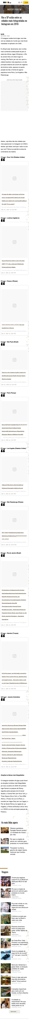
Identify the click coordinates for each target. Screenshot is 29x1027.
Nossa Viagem (14, 10)
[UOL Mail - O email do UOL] (19, 2)
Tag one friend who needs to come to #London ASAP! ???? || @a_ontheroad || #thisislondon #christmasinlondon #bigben (13, 264)
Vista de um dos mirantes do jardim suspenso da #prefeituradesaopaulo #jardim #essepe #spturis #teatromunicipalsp (14, 376)
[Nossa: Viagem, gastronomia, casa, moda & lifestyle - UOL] (6, 2)
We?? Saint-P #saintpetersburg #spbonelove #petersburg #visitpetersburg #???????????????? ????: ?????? (14, 536)
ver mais (13, 1011)
